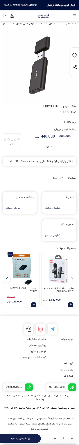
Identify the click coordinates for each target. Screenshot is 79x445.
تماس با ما (66, 370)
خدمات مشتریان (36, 339)
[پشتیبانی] (28, 329)
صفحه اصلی (70, 23)
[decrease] (72, 438)
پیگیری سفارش (37, 345)
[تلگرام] (52, 329)
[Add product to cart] (70, 304)
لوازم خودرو (67, 339)
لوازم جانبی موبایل (25, 23)
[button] (6, 279)
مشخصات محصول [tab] (25, 197)
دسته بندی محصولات (49, 23)
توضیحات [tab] (68, 197)
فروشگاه (68, 364)
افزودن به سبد (19, 438)
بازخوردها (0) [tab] (67, 224)
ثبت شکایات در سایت (33, 358)
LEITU (67, 122)
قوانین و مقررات (37, 351)
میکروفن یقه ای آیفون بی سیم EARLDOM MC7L (59, 290)
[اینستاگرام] (40, 329)
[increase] (55, 438)
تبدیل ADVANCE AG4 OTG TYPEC (23, 290)
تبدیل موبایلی (61, 129)
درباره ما (68, 376)
